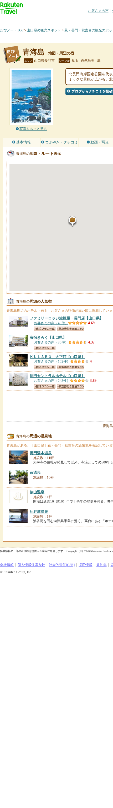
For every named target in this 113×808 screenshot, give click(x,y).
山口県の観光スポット (44, 30)
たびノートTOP (11, 30)
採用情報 (85, 565)
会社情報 (7, 565)
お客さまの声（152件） (52, 361)
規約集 (101, 565)
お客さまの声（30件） (51, 342)
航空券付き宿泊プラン (70, 329)
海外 (39, 20)
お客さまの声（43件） (51, 323)
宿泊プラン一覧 (44, 329)
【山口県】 (66, 318)
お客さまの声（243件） (52, 381)
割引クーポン (83, 20)
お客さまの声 (98, 11)
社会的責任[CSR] (62, 565)
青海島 (34, 52)
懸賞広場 (61, 20)
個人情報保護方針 (31, 565)
